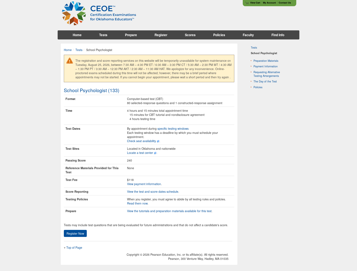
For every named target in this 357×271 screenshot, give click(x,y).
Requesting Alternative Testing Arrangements (266, 74)
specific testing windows (173, 128)
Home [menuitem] (77, 35)
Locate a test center (140, 153)
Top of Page (74, 247)
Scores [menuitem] (190, 35)
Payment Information (265, 66)
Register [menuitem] (161, 35)
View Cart (255, 2)
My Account (269, 2)
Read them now (137, 203)
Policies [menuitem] (219, 35)
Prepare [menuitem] (131, 35)
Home (68, 50)
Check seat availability (141, 141)
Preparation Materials (265, 61)
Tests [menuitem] (103, 35)
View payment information (144, 184)
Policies (257, 87)
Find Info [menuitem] (277, 35)
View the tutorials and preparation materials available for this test (169, 211)
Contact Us (285, 2)
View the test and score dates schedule (152, 191)
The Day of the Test (265, 81)
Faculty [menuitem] (248, 35)
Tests (78, 50)
